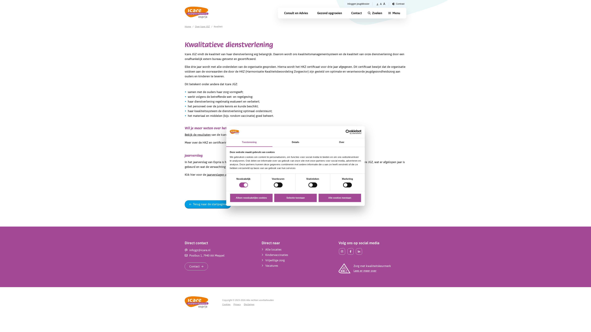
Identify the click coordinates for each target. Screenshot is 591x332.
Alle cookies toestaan (339, 197)
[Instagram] (342, 251)
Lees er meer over (365, 270)
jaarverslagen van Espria (222, 174)
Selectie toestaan (295, 197)
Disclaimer (249, 304)
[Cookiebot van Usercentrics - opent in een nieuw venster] (347, 132)
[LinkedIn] (359, 251)
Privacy (237, 304)
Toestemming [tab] (249, 142)
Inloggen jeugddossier (358, 3)
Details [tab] (295, 142)
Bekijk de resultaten (198, 134)
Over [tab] (341, 142)
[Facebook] (350, 251)
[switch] (278, 185)
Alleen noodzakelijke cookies (251, 197)
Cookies (226, 304)
